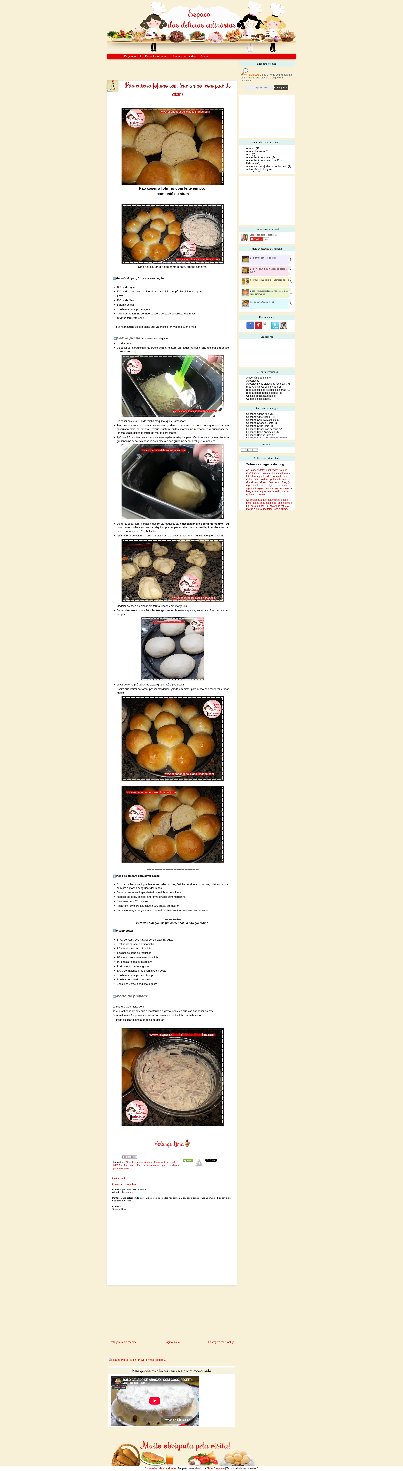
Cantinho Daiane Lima (258, 435)
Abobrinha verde (255, 151)
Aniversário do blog (257, 169)
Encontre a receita (156, 56)
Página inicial (132, 56)
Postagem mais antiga (221, 1342)
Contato (205, 56)
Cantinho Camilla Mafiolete (261, 420)
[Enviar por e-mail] (123, 1157)
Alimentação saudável (258, 157)
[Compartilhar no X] (129, 1157)
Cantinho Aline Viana (258, 417)
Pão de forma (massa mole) (262, 302)
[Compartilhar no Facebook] (132, 1157)
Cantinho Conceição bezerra (262, 429)
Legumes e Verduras (142, 1162)
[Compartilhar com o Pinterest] (135, 1157)
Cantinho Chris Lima (257, 426)
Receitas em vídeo (184, 56)
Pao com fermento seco (149, 1165)
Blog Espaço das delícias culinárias (266, 390)
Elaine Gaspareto (215, 1468)
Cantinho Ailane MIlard (259, 414)
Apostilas (251, 380)
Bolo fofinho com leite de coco (263, 258)
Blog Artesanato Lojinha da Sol (263, 386)
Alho (248, 154)
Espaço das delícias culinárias (160, 1468)
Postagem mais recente (123, 1342)
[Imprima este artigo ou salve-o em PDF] (188, 1161)
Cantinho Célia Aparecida (260, 432)
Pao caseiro (130, 1165)
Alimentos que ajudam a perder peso (266, 166)
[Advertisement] (165, 67)
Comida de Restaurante (259, 395)
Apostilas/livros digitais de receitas (265, 383)
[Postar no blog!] (126, 1157)
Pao (121, 1165)
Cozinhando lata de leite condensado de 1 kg (269, 280)
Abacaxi (250, 148)
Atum (128, 1162)
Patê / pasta (123, 1168)
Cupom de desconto (257, 398)
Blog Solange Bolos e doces (262, 392)
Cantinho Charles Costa (259, 423)
